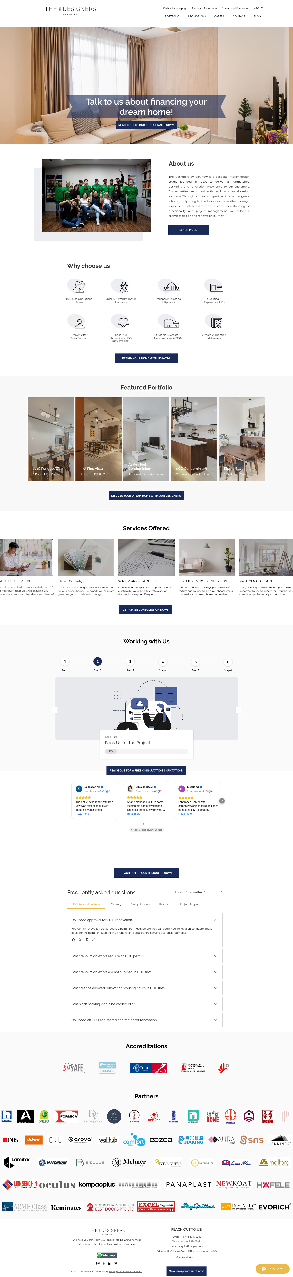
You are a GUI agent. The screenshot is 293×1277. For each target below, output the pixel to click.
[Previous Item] (33, 439)
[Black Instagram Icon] (98, 1263)
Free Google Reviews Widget (148, 830)
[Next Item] (259, 439)
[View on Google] (79, 788)
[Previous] (54, 710)
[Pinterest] (116, 1263)
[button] (71, 800)
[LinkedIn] (110, 1263)
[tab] (86, 904)
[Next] (238, 710)
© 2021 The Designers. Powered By (106, 1271)
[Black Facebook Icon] (104, 1263)
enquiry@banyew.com (191, 1246)
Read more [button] (82, 813)
